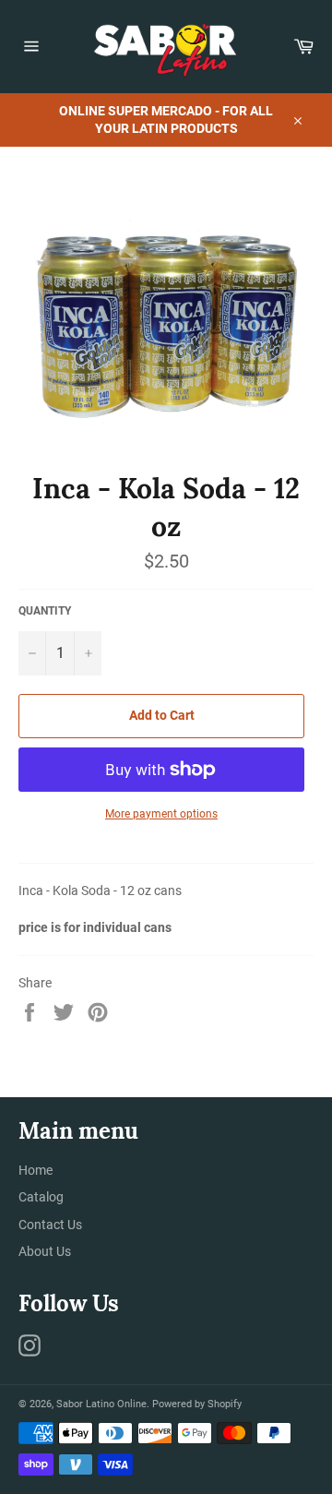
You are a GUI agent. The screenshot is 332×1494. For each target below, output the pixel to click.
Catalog (41, 1196)
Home (35, 1170)
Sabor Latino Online (101, 1404)
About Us (44, 1251)
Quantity (44, 610)
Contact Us (50, 1224)
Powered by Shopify (197, 1404)
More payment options (161, 813)
